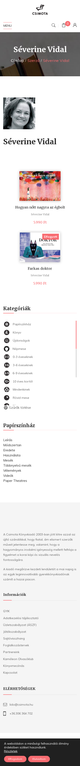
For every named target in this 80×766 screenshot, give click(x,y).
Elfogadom (15, 758)
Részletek (10, 751)
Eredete (9, 450)
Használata (11, 455)
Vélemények (12, 470)
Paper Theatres (15, 481)
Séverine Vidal (40, 214)
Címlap (17, 60)
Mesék (8, 460)
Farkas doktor (40, 268)
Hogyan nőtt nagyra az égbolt (40, 207)
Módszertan (12, 445)
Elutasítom (39, 758)
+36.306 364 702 (21, 713)
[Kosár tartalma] (64, 26)
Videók (8, 476)
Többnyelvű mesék (17, 465)
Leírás (7, 440)
